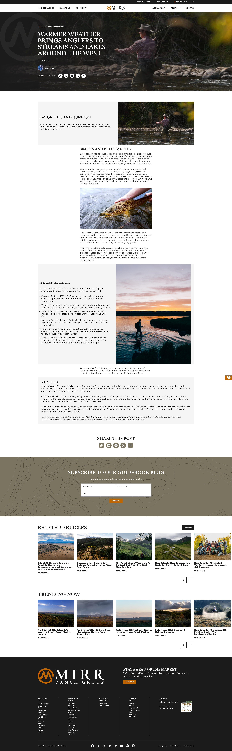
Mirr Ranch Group (138, 417)
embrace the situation (139, 163)
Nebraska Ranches (71, 714)
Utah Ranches (73, 730)
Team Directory (144, 2)
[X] (78, 76)
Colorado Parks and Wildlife (55, 296)
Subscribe (129, 682)
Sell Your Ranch (132, 704)
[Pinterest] (83, 76)
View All (188, 527)
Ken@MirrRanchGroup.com (132, 419)
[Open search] (193, 2)
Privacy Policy (163, 746)
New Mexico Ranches (72, 718)
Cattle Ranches (43, 704)
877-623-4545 (173, 702)
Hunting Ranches (41, 722)
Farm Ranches (43, 715)
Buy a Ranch (133, 708)
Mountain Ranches (41, 726)
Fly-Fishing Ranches (41, 718)
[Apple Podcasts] (133, 746)
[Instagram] (104, 746)
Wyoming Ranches (71, 733)
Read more (73, 411)
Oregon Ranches (71, 722)
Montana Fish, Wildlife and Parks (57, 320)
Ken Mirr (85, 417)
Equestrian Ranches (42, 711)
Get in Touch (162, 2)
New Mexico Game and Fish (55, 329)
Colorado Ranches (71, 704)
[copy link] (60, 76)
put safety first (89, 250)
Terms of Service (175, 746)
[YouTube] (121, 746)
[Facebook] (72, 76)
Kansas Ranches (74, 710)
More (89, 391)
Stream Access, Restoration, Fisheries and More (119, 373)
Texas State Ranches (72, 726)
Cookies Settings (189, 746)
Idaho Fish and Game (52, 311)
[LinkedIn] (66, 76)
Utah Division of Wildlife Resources (58, 338)
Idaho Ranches (73, 708)
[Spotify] (127, 746)
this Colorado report (100, 258)
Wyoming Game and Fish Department (60, 305)
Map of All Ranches (132, 715)
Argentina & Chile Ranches (104, 704)
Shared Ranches (41, 731)
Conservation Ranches (42, 707)
